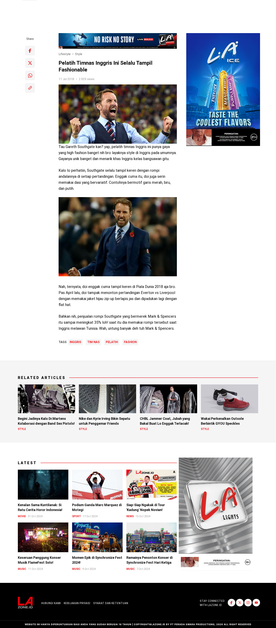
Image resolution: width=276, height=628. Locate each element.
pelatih (112, 342)
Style (78, 54)
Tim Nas (93, 342)
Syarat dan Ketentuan (110, 603)
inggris (75, 342)
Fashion (130, 342)
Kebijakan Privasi (77, 603)
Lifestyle (65, 54)
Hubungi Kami (51, 603)
